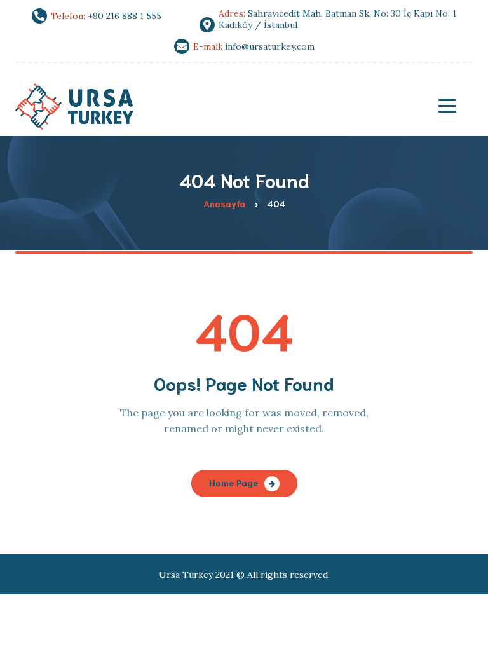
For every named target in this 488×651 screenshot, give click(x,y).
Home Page (233, 482)
